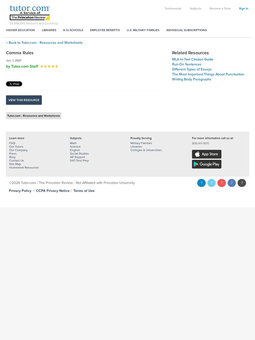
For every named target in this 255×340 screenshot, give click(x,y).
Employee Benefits (105, 30)
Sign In (243, 8)
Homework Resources (24, 167)
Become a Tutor (220, 8)
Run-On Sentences (186, 64)
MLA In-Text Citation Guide (192, 59)
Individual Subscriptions (186, 30)
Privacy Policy (20, 191)
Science (75, 146)
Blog (12, 157)
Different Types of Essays (192, 69)
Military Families (141, 143)
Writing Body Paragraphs (191, 79)
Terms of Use (84, 191)
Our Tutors (16, 146)
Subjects (195, 8)
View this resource (23, 100)
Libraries (49, 30)
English (75, 150)
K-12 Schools (73, 30)
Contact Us (16, 160)
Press (13, 153)
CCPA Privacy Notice (53, 191)
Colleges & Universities (146, 150)
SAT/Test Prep (79, 160)
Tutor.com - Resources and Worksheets (33, 115)
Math (73, 143)
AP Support (77, 157)
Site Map (15, 164)
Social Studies (79, 153)
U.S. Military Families (143, 30)
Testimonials (173, 8)
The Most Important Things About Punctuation (208, 74)
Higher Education (20, 30)
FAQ (12, 143)
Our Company (18, 150)
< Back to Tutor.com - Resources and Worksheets (44, 43)
